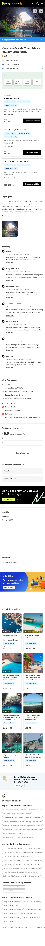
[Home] (12, 3)
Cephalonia (21, 56)
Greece (10, 927)
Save (18, 786)
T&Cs (42, 39)
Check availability (32, 121)
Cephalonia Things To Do (24, 927)
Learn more (8, 587)
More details (8, 115)
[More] (24, 434)
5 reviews (11, 56)
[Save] (19, 616)
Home (4, 927)
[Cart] (33, 3)
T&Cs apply (20, 500)
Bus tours (38, 927)
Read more (6, 216)
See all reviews (22, 453)
